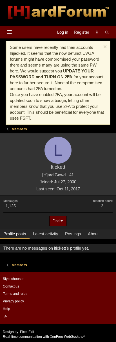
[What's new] (97, 32)
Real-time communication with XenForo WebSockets (44, 337)
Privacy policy (13, 301)
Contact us (11, 286)
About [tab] (93, 233)
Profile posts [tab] (14, 233)
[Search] (107, 32)
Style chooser (13, 279)
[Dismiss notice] (104, 47)
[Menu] (9, 32)
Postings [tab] (73, 233)
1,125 (11, 206)
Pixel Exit (27, 332)
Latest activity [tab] (45, 233)
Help (6, 309)
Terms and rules (15, 294)
